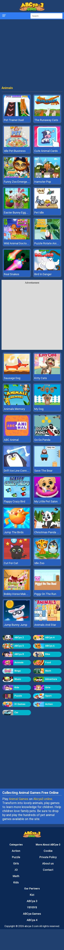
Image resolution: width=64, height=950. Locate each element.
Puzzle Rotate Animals (48, 243)
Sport (48, 695)
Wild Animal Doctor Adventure (22, 243)
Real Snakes (11, 274)
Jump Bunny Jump (15, 624)
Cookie (48, 850)
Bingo (17, 670)
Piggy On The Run (45, 594)
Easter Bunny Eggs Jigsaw (20, 212)
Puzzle (18, 695)
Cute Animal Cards (46, 150)
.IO (16, 869)
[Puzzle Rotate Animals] (47, 238)
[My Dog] (47, 404)
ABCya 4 (50, 637)
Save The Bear (43, 470)
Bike (47, 654)
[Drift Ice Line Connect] (17, 466)
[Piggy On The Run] (47, 589)
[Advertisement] (32, 53)
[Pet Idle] (47, 207)
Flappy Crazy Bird (14, 501)
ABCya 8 (19, 654)
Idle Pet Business (15, 150)
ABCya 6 (50, 645)
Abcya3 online (42, 799)
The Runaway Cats (46, 120)
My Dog (38, 409)
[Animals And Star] (47, 620)
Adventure (51, 679)
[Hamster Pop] (47, 177)
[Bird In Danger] (47, 269)
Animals (18, 662)
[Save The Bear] (47, 466)
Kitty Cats (40, 378)
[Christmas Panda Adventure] (47, 527)
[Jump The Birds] (17, 527)
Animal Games (18, 799)
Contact (48, 869)
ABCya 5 (19, 645)
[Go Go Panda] (47, 435)
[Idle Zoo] (47, 558)
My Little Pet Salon (46, 501)
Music (17, 679)
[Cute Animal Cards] (47, 146)
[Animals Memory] (17, 404)
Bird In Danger (43, 274)
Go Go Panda (42, 439)
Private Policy (48, 857)
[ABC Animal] (17, 435)
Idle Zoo (39, 563)
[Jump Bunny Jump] (17, 620)
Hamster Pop (42, 181)
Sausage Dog (12, 378)
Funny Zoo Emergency (18, 181)
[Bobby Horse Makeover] (17, 589)
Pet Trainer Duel (14, 120)
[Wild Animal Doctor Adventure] (17, 238)
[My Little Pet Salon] (47, 496)
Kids (16, 687)
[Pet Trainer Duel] (17, 115)
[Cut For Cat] (17, 558)
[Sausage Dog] (17, 373)
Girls (47, 687)
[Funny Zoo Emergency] (17, 177)
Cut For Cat (11, 563)
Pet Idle (39, 212)
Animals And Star (45, 624)
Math (48, 670)
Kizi (32, 894)
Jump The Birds (14, 532)
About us (48, 863)
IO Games (19, 704)
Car (16, 712)
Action (49, 704)
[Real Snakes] (17, 269)
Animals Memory (14, 409)
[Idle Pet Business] (17, 146)
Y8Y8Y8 (32, 907)
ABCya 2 (19, 637)
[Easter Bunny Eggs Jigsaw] (17, 207)
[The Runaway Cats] (47, 115)
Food (48, 662)
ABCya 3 (32, 901)
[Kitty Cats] (47, 373)
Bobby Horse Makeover (18, 594)
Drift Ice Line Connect (17, 470)
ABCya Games (32, 913)
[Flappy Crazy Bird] (17, 496)
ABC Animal (11, 439)
